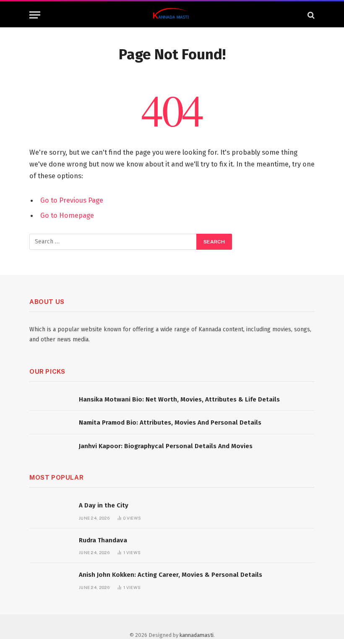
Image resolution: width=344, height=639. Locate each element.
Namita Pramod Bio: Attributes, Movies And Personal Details (170, 422)
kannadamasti (197, 635)
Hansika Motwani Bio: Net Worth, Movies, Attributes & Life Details (179, 399)
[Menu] (34, 14)
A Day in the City (103, 505)
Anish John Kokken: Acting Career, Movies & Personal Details (170, 574)
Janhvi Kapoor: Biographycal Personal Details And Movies (166, 446)
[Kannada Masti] (172, 15)
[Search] (310, 14)
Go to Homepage (67, 215)
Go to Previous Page (71, 200)
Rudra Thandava (103, 540)
